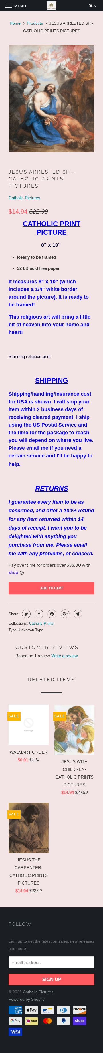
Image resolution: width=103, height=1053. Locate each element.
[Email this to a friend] (77, 614)
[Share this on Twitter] (26, 614)
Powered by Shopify (27, 999)
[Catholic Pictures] (51, 5)
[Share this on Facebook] (38, 614)
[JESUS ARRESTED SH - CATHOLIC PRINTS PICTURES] (51, 98)
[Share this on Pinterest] (51, 614)
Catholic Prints (41, 623)
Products (35, 23)
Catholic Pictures (24, 197)
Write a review (64, 655)
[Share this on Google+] (64, 614)
